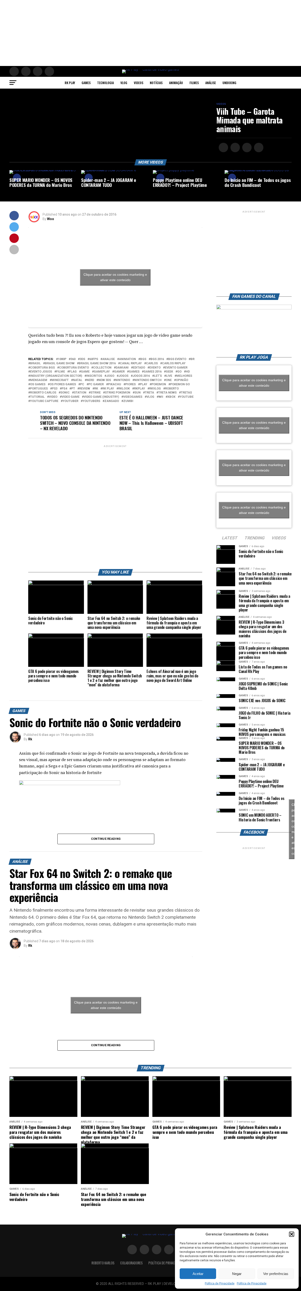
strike (96, 392)
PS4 (64, 388)
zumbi (128, 401)
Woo (50, 219)
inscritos (94, 375)
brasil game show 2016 (97, 363)
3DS (82, 359)
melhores (184, 375)
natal (77, 380)
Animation (127, 359)
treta (149, 392)
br (192, 359)
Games (86, 82)
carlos (152, 363)
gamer (119, 371)
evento (155, 367)
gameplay (102, 371)
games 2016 (153, 371)
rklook (124, 388)
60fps (93, 359)
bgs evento (177, 359)
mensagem (38, 380)
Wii (160, 396)
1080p (62, 359)
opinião (182, 380)
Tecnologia (105, 82)
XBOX (171, 396)
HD (188, 371)
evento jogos (41, 371)
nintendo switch (148, 380)
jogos (123, 375)
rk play (108, 388)
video (53, 396)
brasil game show (60, 363)
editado (139, 367)
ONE (169, 380)
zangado (111, 401)
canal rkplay (131, 363)
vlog (150, 396)
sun (138, 392)
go (179, 371)
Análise (210, 82)
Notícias (156, 82)
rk (96, 388)
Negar (237, 1274)
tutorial (37, 396)
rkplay (139, 388)
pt (73, 388)
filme (60, 371)
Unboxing (229, 82)
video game (70, 396)
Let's (158, 375)
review (84, 388)
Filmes (194, 82)
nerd (90, 380)
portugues (39, 388)
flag (73, 371)
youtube (187, 396)
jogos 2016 (141, 375)
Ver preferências (275, 1274)
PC (82, 384)
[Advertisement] (141, 33)
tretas (186, 392)
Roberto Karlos (103, 1262)
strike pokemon (117, 392)
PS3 (54, 388)
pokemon (158, 384)
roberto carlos (43, 392)
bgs (143, 359)
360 (73, 359)
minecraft (60, 380)
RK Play (70, 82)
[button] (291, 1234)
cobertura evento (74, 367)
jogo (110, 375)
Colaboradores (131, 1262)
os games (37, 384)
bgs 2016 (157, 359)
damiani (122, 367)
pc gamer (96, 384)
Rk (30, 739)
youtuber (70, 401)
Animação (176, 82)
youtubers (91, 401)
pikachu (114, 384)
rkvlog (155, 388)
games (134, 371)
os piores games (63, 384)
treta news (167, 392)
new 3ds (104, 380)
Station (80, 392)
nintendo (122, 380)
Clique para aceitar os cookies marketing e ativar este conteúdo (115, 277)
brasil (35, 363)
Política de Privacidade (219, 1283)
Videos (138, 82)
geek (169, 371)
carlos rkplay (174, 363)
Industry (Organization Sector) (56, 375)
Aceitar (198, 1274)
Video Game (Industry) (101, 396)
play (143, 384)
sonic (65, 392)
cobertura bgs (42, 367)
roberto (172, 388)
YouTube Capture (44, 401)
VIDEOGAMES (132, 396)
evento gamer (176, 367)
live (169, 375)
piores (130, 384)
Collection (102, 367)
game (85, 371)
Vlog (123, 82)
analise (108, 359)
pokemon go (180, 384)
